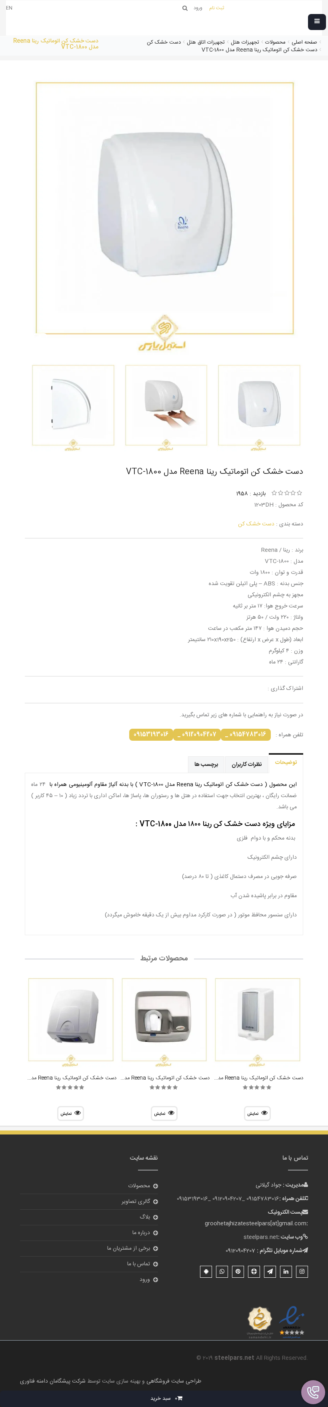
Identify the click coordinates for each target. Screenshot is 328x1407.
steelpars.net (261, 1237)
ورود (145, 1280)
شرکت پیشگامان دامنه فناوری (53, 1381)
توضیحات (286, 763)
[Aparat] (254, 1272)
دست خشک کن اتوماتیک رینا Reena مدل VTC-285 (247, 1078)
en (9, 8)
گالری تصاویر (136, 1202)
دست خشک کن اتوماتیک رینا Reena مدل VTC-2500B (151, 1078)
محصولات (139, 1186)
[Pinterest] (238, 1272)
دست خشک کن (256, 524)
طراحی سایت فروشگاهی (173, 1381)
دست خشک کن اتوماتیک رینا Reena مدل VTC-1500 (60, 1078)
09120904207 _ (197, 735)
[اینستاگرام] (302, 1272)
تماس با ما (138, 1264)
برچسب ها (206, 765)
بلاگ (145, 1217)
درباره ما (141, 1233)
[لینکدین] (286, 1272)
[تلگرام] (270, 1272)
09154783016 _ (245, 735)
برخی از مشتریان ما (128, 1248)
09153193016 (151, 735)
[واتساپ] (222, 1272)
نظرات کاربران (247, 765)
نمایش (252, 1114)
